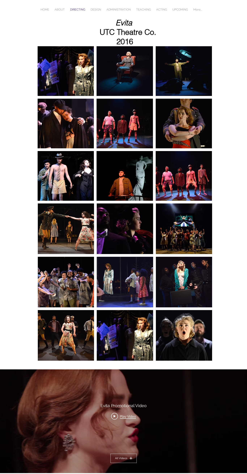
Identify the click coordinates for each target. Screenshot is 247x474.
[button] (66, 228)
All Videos (121, 458)
